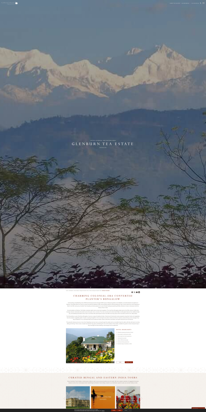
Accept (114, 410)
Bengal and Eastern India (84, 290)
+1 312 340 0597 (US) (195, 3)
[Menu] (203, 3)
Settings (126, 410)
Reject (120, 410)
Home (67, 290)
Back (120, 362)
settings (103, 410)
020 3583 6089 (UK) (185, 3)
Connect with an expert (175, 3)
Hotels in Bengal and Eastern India (95, 290)
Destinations (71, 290)
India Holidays (76, 290)
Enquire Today (129, 362)
